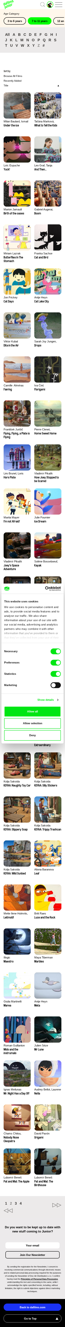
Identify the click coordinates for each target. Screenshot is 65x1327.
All (7, 35)
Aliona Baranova (44, 869)
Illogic (7, 957)
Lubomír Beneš (13, 1177)
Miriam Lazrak (12, 253)
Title (6, 85)
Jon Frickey (11, 297)
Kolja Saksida (12, 781)
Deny (32, 735)
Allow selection (32, 723)
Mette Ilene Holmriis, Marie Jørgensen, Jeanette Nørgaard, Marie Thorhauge (16, 914)
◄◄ (18, 1210)
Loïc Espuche (12, 165)
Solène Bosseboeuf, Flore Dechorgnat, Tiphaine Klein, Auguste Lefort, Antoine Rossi (46, 562)
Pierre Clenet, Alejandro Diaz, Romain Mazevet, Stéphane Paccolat (45, 430)
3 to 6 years (15, 21)
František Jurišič (13, 429)
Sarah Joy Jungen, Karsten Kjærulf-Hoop (47, 342)
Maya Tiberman (43, 957)
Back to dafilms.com (32, 1307)
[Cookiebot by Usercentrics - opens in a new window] (46, 588)
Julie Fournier (42, 517)
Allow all (32, 711)
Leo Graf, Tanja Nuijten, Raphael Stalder (44, 166)
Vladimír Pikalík (43, 473)
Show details (45, 699)
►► (46, 1205)
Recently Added (12, 80)
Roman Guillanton (14, 1045)
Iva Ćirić (39, 385)
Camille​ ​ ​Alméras (14, 385)
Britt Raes (40, 913)
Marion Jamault (13, 209)
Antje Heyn (40, 297)
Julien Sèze (41, 1045)
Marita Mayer (11, 517)
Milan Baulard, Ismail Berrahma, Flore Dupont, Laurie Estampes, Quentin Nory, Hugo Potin (16, 122)
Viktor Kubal (11, 341)
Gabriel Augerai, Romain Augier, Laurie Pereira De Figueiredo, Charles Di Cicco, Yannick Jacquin (47, 210)
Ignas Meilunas (12, 1089)
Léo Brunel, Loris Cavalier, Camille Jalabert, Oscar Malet (16, 474)
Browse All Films (13, 76)
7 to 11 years (39, 21)
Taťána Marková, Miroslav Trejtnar (44, 122)
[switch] (56, 663)
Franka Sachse (43, 253)
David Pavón (41, 1133)
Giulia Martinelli (12, 1001)
